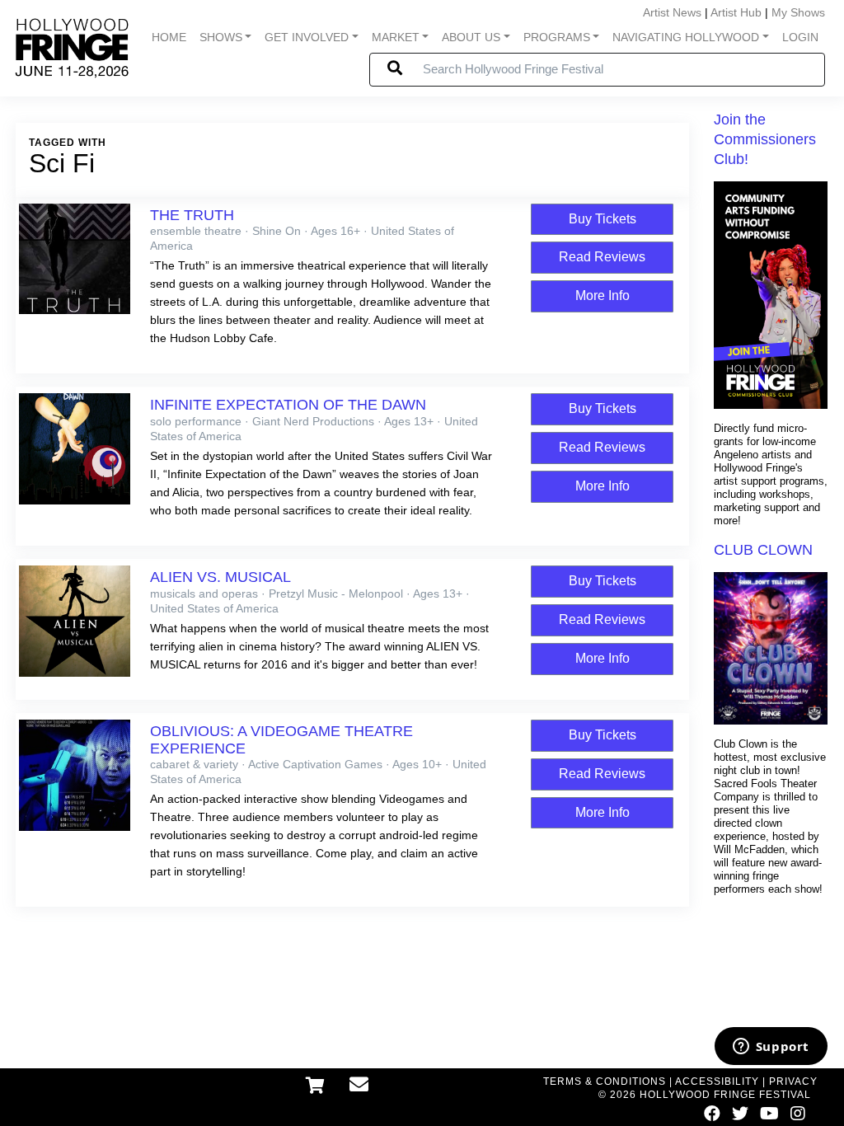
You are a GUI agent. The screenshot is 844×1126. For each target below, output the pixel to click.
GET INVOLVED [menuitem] (307, 37)
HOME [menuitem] (169, 37)
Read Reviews (602, 257)
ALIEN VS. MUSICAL (220, 577)
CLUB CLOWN (763, 550)
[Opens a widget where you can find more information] (771, 1047)
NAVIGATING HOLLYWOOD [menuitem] (685, 37)
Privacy (793, 1081)
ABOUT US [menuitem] (471, 37)
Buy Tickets (602, 219)
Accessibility (717, 1081)
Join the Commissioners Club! (765, 139)
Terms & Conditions (604, 1081)
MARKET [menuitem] (396, 37)
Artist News (672, 12)
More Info (602, 296)
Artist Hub (736, 12)
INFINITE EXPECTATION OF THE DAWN (288, 404)
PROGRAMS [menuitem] (556, 37)
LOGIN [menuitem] (800, 37)
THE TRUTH (192, 215)
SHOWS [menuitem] (220, 37)
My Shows (798, 12)
